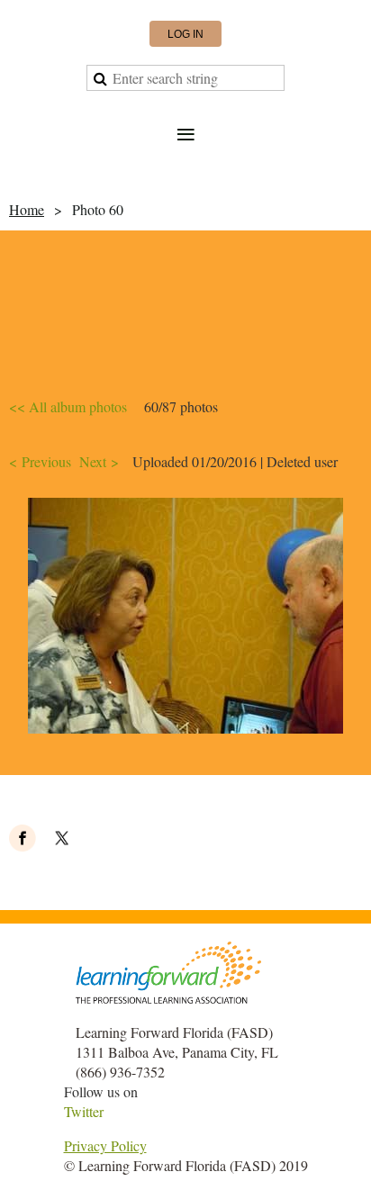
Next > (99, 461)
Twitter (84, 1111)
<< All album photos (68, 406)
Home (26, 209)
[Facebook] (22, 838)
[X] (62, 838)
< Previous (40, 461)
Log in (185, 34)
